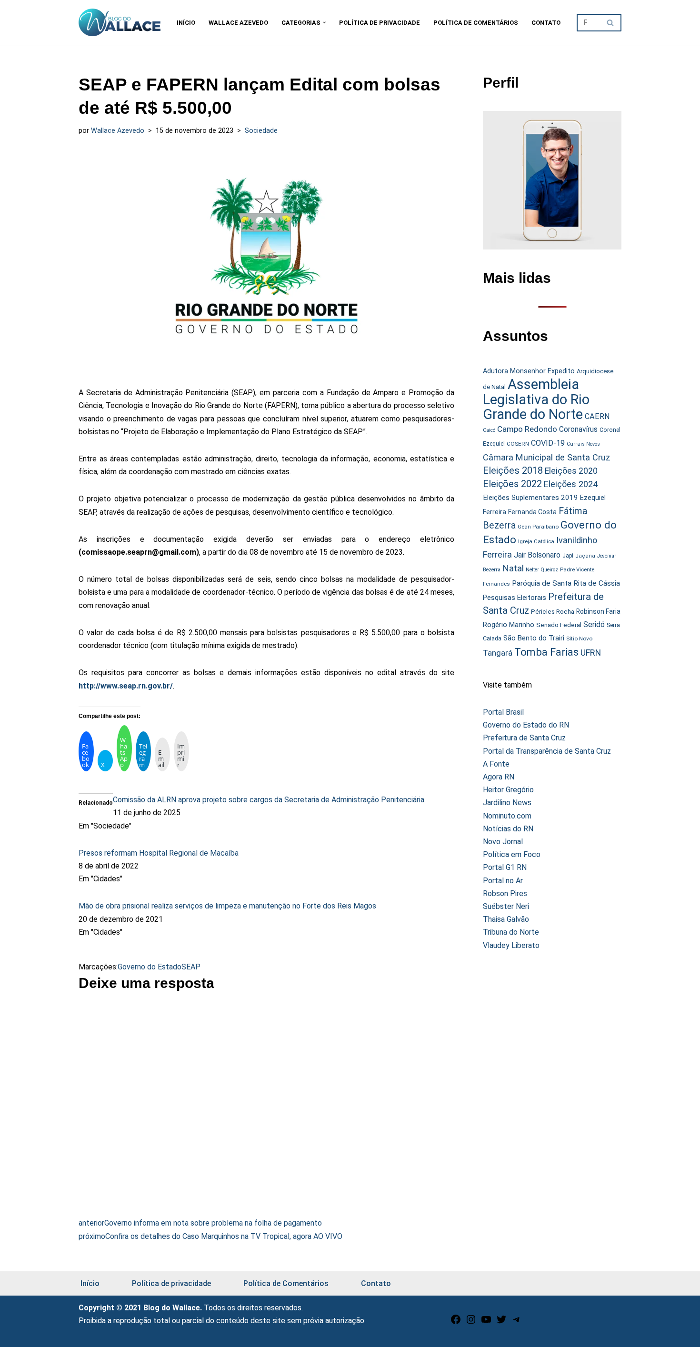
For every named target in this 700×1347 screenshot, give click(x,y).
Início (186, 22)
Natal (513, 568)
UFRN (590, 653)
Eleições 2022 (512, 484)
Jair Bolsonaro (537, 554)
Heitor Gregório (508, 789)
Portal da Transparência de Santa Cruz (547, 751)
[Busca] (610, 22)
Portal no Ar (503, 880)
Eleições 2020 (571, 471)
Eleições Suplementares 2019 (530, 497)
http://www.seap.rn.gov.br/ (126, 685)
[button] (324, 22)
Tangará (497, 653)
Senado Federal (558, 625)
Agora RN (498, 776)
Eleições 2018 (513, 470)
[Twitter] (501, 1322)
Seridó (594, 624)
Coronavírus (578, 429)
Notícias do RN (508, 828)
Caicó (489, 430)
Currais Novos (583, 444)
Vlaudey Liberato (511, 945)
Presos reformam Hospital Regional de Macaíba (159, 853)
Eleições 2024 (571, 484)
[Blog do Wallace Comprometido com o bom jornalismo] (119, 22)
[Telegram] (516, 1322)
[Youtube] (486, 1322)
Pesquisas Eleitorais (514, 597)
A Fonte (496, 763)
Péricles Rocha (552, 611)
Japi (567, 555)
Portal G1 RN (505, 867)
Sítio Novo (579, 638)
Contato (545, 22)
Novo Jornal (503, 841)
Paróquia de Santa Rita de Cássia (566, 583)
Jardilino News (507, 802)
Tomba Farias (546, 652)
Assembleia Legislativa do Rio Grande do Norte (536, 399)
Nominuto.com (507, 815)
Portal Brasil (503, 712)
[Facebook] (455, 1322)
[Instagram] (471, 1322)
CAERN (597, 416)
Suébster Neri (506, 906)
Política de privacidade (379, 22)
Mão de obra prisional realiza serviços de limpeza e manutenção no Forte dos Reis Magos (227, 905)
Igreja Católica (536, 541)
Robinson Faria (598, 611)
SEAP (190, 966)
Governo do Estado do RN (526, 724)
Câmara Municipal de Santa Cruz (546, 457)
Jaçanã (585, 556)
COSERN (518, 443)
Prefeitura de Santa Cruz (524, 737)
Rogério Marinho (508, 624)
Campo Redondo (527, 429)
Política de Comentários (475, 22)
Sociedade (261, 131)
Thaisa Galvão (506, 919)
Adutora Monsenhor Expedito (529, 371)
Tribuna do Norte (511, 932)
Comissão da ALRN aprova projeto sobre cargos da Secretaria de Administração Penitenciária (268, 799)
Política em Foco (511, 854)
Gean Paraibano (538, 526)
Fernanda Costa (532, 512)
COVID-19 (548, 443)
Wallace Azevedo (238, 22)
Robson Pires (505, 893)
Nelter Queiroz (542, 570)
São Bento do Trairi (533, 638)
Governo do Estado (149, 966)
